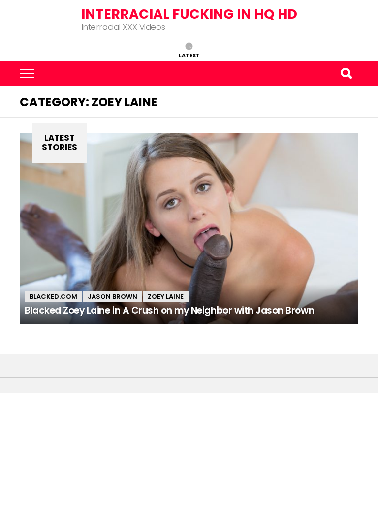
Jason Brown (112, 296)
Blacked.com (53, 296)
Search (346, 73)
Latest (189, 54)
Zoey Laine (166, 296)
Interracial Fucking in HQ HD (189, 14)
